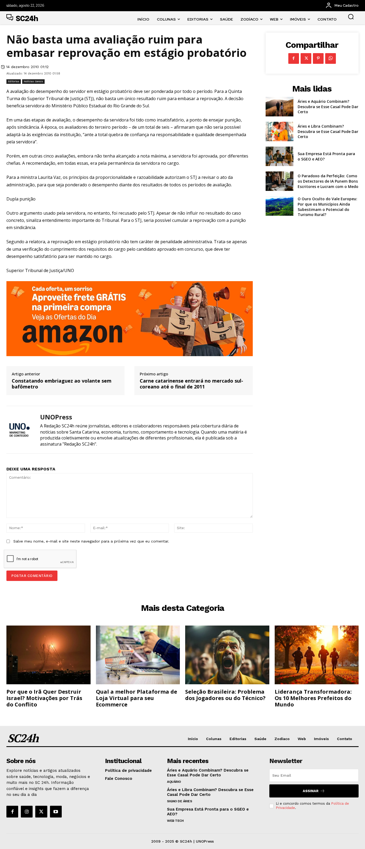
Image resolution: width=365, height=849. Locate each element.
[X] (306, 58)
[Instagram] (27, 811)
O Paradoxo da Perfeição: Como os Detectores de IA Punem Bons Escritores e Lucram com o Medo (328, 181)
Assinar (311, 791)
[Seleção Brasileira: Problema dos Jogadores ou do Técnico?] (227, 655)
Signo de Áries (179, 801)
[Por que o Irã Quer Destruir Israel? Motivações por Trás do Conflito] (48, 655)
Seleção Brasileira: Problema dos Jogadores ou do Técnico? (225, 695)
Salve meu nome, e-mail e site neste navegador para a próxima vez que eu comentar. (91, 541)
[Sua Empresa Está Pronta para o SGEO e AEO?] (279, 156)
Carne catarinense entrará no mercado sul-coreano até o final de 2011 (191, 384)
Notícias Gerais (33, 81)
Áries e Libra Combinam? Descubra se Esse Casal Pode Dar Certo (328, 131)
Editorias (13, 81)
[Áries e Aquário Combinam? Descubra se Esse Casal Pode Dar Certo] (279, 106)
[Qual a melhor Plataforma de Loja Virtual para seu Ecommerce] (138, 655)
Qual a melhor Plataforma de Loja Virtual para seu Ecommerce (136, 698)
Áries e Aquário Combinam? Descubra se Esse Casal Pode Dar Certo (328, 106)
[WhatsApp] (330, 58)
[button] (351, 16)
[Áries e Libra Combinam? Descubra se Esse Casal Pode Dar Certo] (279, 131)
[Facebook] (293, 58)
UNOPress (56, 417)
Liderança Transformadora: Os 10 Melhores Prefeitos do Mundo (313, 698)
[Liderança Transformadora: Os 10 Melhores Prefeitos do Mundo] (317, 655)
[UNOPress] (19, 429)
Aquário (174, 782)
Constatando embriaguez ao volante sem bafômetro (61, 384)
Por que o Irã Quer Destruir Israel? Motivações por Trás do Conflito (44, 698)
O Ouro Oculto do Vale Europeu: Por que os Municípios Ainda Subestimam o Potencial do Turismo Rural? (327, 206)
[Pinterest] (318, 58)
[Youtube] (56, 811)
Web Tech (175, 821)
